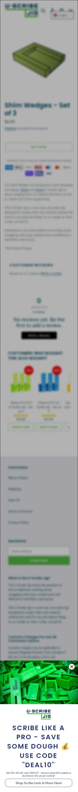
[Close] (72, 667)
